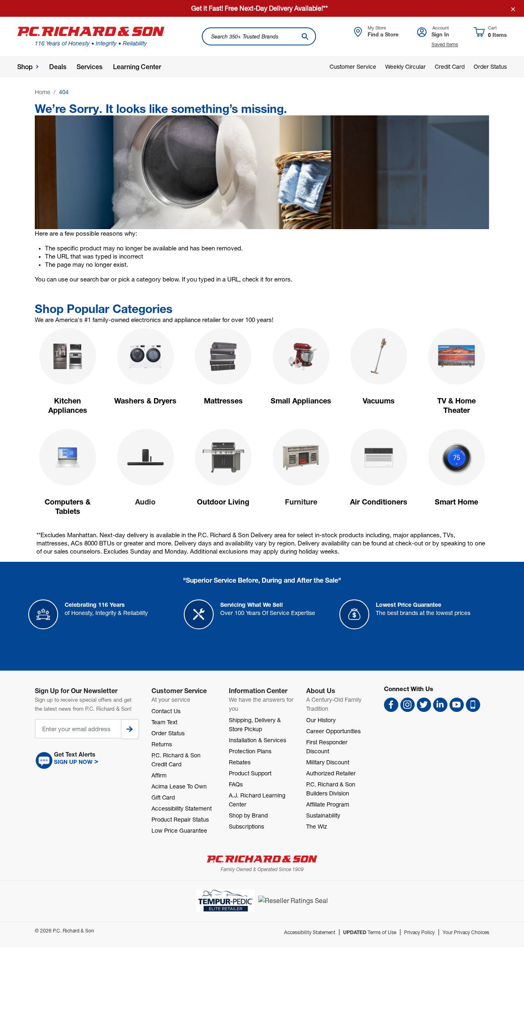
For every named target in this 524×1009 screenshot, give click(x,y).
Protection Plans (250, 751)
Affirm (159, 775)
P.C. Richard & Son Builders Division (330, 789)
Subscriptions (246, 826)
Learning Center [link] (137, 67)
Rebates (240, 762)
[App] (473, 705)
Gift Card (163, 797)
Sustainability (323, 815)
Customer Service (353, 66)
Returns (161, 744)
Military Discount (327, 762)
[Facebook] (391, 705)
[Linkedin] (440, 705)
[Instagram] (407, 705)
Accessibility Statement (181, 808)
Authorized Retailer (331, 773)
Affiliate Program (327, 804)
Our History (321, 719)
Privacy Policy (419, 932)
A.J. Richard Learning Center (257, 800)
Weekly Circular (405, 66)
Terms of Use (369, 932)
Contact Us (166, 710)
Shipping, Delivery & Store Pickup (255, 724)
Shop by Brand (248, 815)
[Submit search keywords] (305, 36)
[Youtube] (456, 705)
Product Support (250, 773)
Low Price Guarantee (179, 830)
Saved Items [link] (444, 44)
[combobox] (259, 36)
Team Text (164, 721)
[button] (87, 760)
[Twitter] (424, 705)
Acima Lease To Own (179, 786)
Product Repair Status (180, 819)
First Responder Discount (327, 746)
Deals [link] (57, 67)
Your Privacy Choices (466, 932)
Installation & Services (257, 739)
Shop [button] (25, 67)
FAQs (236, 784)
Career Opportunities (333, 730)
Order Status (490, 66)
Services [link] (89, 67)
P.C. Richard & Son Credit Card (176, 760)
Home (42, 91)
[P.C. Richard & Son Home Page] (262, 859)
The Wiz (316, 826)
